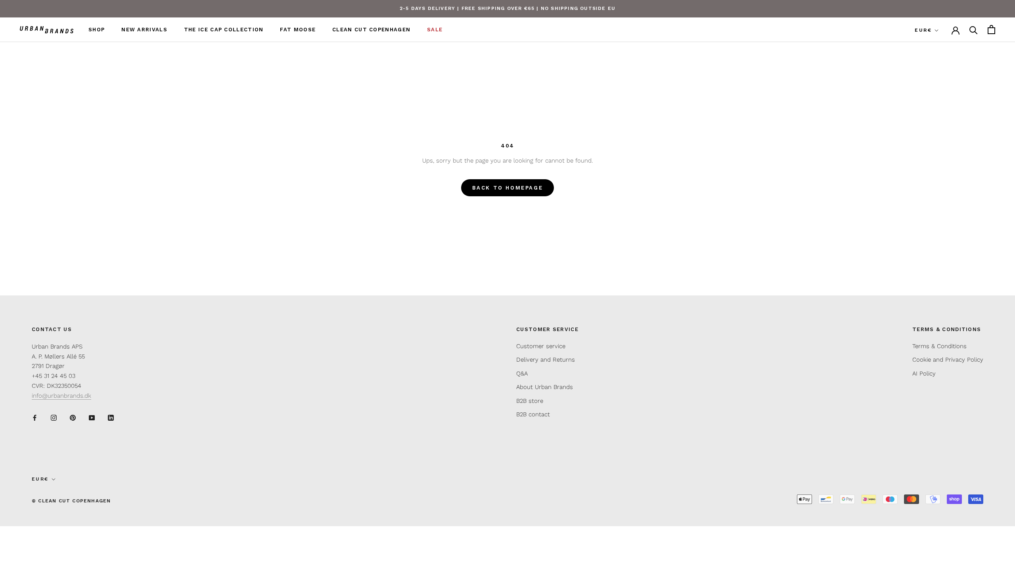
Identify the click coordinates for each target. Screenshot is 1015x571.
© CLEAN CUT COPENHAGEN (71, 501)
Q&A (522, 373)
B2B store (529, 400)
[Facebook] (35, 417)
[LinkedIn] (111, 417)
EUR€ (923, 30)
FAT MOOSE (298, 30)
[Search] (973, 29)
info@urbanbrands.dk (61, 395)
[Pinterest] (73, 417)
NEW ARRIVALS (144, 30)
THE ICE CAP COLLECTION (224, 30)
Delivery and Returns (545, 359)
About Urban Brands (544, 387)
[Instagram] (54, 417)
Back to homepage (507, 188)
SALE (434, 30)
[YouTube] (92, 417)
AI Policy (924, 373)
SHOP (96, 30)
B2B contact (533, 414)
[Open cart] (991, 29)
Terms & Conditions (939, 346)
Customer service (540, 346)
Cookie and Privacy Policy (947, 359)
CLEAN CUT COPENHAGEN (371, 30)
